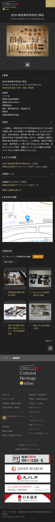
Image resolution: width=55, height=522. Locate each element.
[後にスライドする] (49, 341)
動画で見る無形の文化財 (11, 435)
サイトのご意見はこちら (38, 433)
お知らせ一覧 (34, 412)
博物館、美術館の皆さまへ (39, 399)
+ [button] (6, 205)
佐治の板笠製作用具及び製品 (14, 164)
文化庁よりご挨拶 (36, 403)
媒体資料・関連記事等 (37, 395)
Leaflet (32, 241)
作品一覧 (5, 395)
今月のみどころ (35, 408)
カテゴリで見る (8, 399)
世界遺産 (5, 427)
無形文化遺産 (7, 431)
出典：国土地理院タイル (44, 241)
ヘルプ (31, 416)
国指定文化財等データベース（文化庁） (19, 167)
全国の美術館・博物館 (11, 408)
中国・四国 (21, 88)
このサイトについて (36, 420)
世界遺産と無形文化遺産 (11, 403)
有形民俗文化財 (8, 88)
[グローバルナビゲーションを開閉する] (50, 3)
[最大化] (6, 215)
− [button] (6, 209)
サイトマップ (34, 429)
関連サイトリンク (36, 425)
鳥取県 (31, 88)
